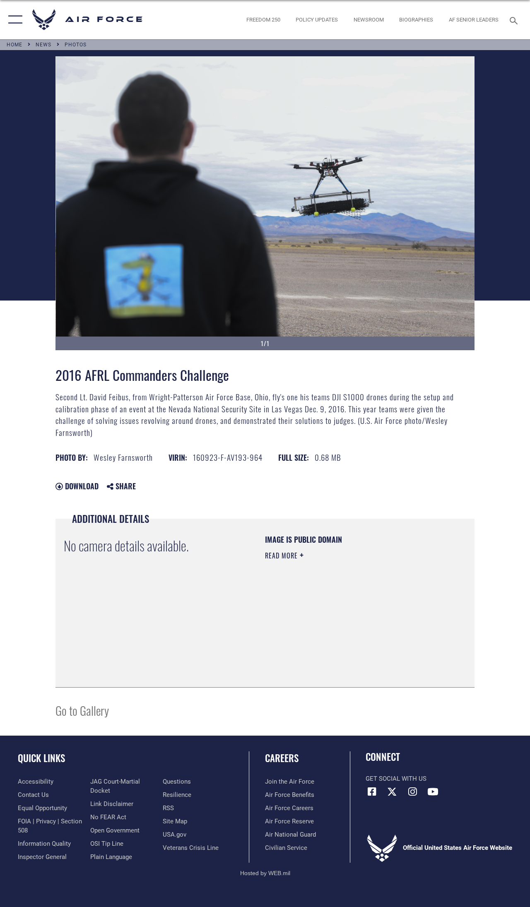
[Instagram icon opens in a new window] (412, 791)
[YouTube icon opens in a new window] (432, 791)
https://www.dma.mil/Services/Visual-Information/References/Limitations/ (339, 625)
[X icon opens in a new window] (392, 791)
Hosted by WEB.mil (265, 873)
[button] (13, 19)
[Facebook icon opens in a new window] (372, 791)
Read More (282, 556)
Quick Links (41, 758)
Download (81, 486)
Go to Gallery (82, 710)
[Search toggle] (515, 20)
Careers (282, 758)
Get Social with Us (396, 778)
